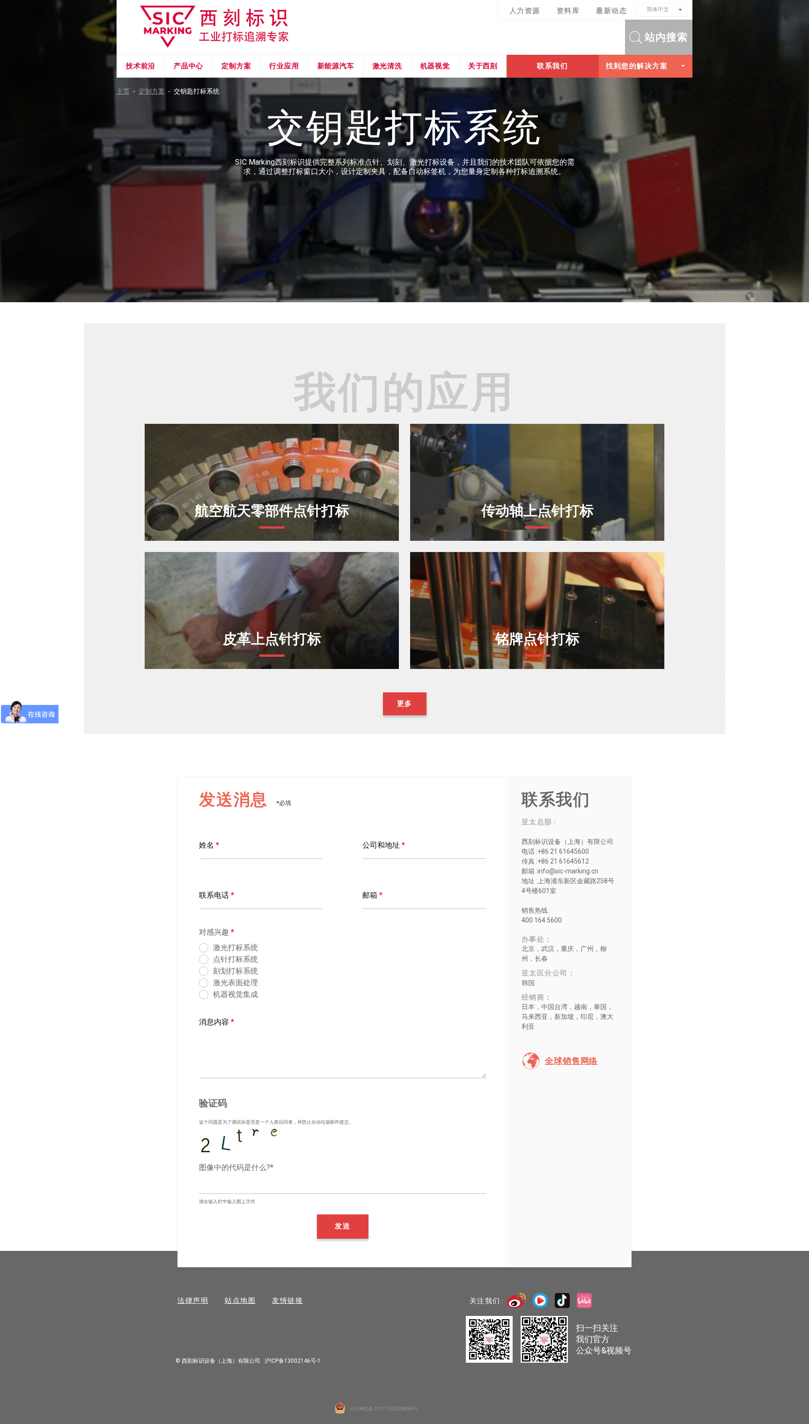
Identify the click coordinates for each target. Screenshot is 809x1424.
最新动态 (611, 11)
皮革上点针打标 (272, 639)
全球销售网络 (571, 1061)
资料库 (568, 11)
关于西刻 (483, 66)
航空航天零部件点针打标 (272, 510)
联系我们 (552, 66)
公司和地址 (383, 845)
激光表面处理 (235, 982)
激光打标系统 (235, 947)
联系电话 (216, 895)
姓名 (209, 845)
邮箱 (372, 895)
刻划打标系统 (235, 970)
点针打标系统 (235, 959)
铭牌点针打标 (537, 639)
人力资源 (524, 11)
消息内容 (216, 1021)
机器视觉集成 (235, 994)
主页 (126, 91)
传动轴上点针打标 (537, 510)
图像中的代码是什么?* (236, 1167)
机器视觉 (435, 66)
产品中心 (188, 66)
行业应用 (284, 66)
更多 (271, 535)
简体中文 (658, 9)
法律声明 (192, 1300)
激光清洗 (387, 66)
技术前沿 (140, 66)
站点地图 (240, 1300)
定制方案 (236, 66)
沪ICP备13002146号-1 (293, 1361)
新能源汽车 (335, 66)
